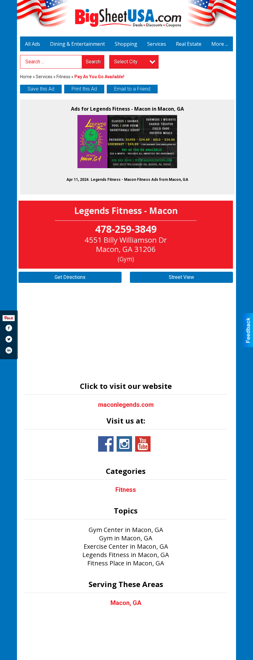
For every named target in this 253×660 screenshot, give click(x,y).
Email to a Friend (132, 89)
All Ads (32, 43)
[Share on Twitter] (9, 339)
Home (26, 76)
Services (156, 43)
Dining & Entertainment (77, 43)
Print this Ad (84, 89)
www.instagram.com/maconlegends (124, 444)
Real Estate (188, 43)
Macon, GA (125, 603)
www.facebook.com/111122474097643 (106, 444)
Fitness (63, 76)
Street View (181, 277)
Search (93, 62)
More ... (219, 43)
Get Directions (70, 277)
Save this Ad (40, 89)
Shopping (126, 43)
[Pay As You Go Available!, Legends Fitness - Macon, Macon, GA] (127, 141)
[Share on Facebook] (9, 328)
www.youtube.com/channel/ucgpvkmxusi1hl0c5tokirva (143, 444)
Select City (126, 62)
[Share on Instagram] (9, 350)
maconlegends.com (126, 404)
